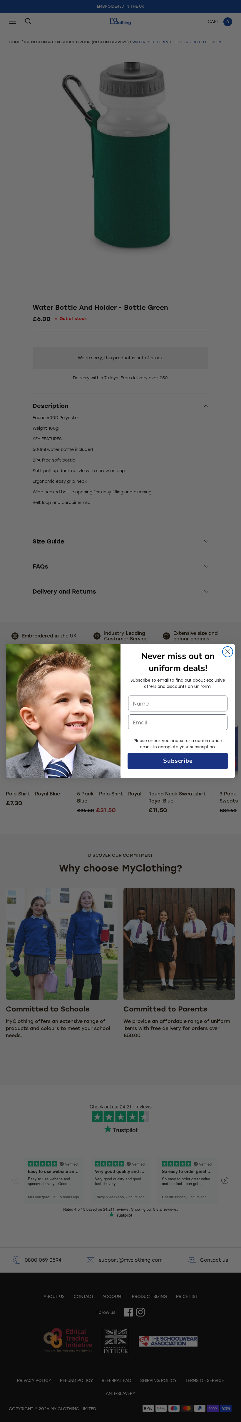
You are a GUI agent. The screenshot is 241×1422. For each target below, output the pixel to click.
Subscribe (178, 761)
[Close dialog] (227, 652)
